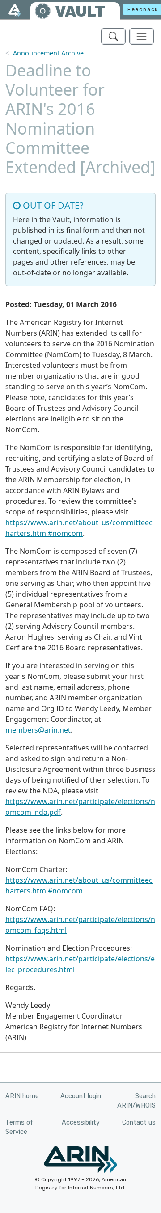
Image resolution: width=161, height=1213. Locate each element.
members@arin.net (38, 730)
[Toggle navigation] (141, 36)
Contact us (139, 1122)
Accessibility (81, 1122)
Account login (80, 1096)
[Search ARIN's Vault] (113, 36)
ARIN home (22, 1096)
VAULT (80, 11)
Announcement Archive (48, 53)
